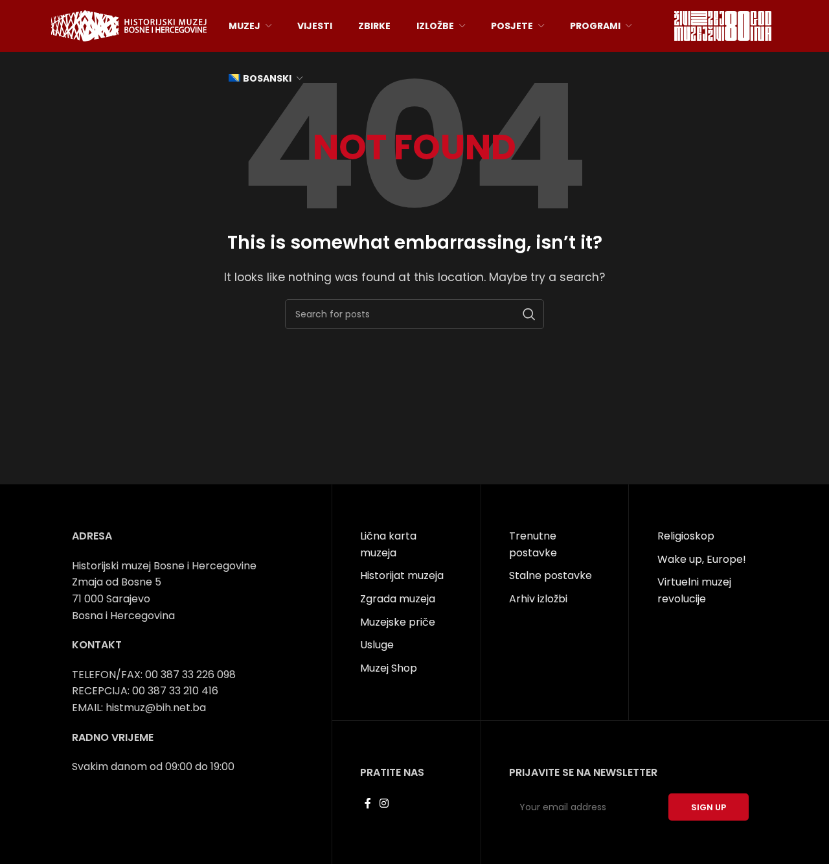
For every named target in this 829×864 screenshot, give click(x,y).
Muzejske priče (397, 622)
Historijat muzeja (402, 575)
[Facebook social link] (367, 803)
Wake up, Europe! (701, 559)
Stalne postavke (550, 575)
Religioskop (685, 536)
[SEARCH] (529, 314)
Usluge (377, 644)
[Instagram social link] (384, 803)
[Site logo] (129, 24)
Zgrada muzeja (397, 598)
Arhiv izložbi (538, 598)
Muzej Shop (388, 668)
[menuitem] (265, 78)
